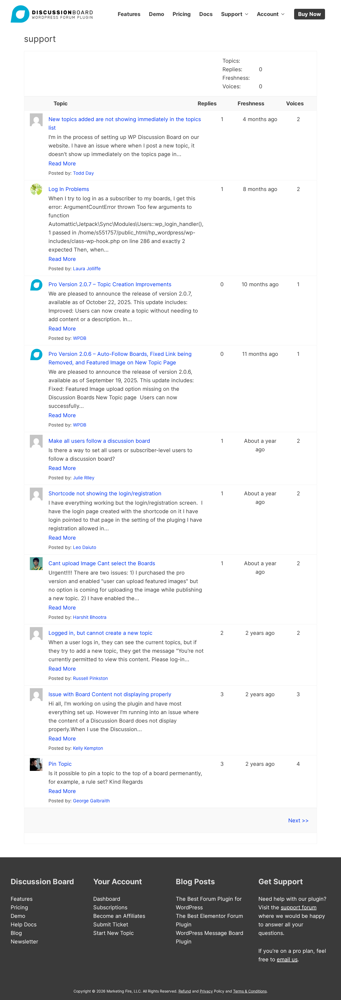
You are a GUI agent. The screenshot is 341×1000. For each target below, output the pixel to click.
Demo (156, 14)
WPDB (79, 338)
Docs (206, 14)
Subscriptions (110, 907)
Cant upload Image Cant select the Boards (101, 563)
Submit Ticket (110, 924)
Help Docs (23, 924)
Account (268, 14)
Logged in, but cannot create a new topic (100, 633)
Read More (62, 163)
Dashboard (106, 899)
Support (231, 14)
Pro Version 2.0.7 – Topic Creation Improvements (109, 284)
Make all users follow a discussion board (99, 441)
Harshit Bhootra (90, 617)
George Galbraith (91, 800)
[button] (309, 14)
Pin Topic (60, 764)
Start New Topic (113, 933)
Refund (184, 991)
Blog (16, 933)
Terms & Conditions (250, 991)
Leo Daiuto (84, 547)
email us (287, 959)
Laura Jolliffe (87, 268)
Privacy (206, 991)
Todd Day (83, 173)
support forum (298, 907)
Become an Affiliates (119, 916)
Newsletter (24, 941)
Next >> (298, 820)
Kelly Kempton (88, 748)
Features (129, 14)
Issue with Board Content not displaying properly (109, 694)
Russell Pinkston (90, 678)
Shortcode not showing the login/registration (104, 493)
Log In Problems (68, 189)
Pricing (182, 14)
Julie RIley (83, 477)
